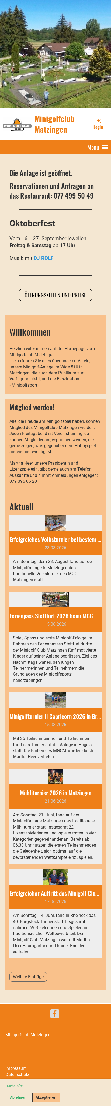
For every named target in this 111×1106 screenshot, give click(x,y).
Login (98, 127)
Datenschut (16, 1074)
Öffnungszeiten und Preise (55, 295)
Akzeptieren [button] (46, 1097)
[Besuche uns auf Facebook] (54, 1015)
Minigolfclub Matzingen (54, 124)
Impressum (16, 1068)
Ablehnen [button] (18, 1097)
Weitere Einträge (28, 976)
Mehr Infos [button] (15, 1086)
